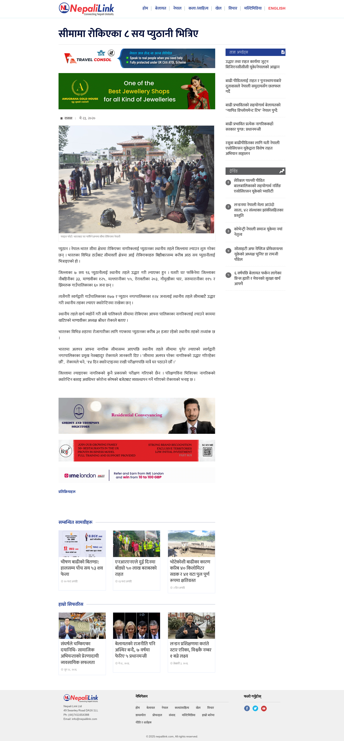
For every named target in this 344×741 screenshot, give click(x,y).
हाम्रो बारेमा (208, 715)
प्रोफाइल (157, 715)
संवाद (172, 715)
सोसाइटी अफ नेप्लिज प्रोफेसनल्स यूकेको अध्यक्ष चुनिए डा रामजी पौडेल (258, 254)
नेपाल (177, 8)
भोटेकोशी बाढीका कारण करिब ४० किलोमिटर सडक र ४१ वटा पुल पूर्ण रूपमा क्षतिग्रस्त (190, 571)
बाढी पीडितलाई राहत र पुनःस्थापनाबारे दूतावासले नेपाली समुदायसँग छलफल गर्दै (253, 86)
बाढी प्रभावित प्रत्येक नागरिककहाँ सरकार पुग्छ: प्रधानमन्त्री (249, 126)
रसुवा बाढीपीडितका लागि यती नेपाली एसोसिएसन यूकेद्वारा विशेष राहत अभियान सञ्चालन (253, 148)
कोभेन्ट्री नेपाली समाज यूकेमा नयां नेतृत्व (258, 232)
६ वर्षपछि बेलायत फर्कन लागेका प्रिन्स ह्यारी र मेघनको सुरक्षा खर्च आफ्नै (257, 278)
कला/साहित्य (182, 708)
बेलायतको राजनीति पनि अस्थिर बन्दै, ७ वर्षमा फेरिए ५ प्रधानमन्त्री (135, 650)
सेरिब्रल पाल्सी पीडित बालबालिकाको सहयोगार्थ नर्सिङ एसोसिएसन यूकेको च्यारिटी (257, 186)
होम (145, 8)
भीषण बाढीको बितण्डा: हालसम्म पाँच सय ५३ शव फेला (82, 568)
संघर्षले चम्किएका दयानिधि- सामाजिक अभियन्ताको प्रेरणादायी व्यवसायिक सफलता (80, 653)
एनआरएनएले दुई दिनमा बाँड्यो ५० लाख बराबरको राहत (136, 568)
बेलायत (160, 8)
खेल (218, 8)
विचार (233, 8)
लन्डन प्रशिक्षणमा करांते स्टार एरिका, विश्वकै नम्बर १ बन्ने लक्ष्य (190, 650)
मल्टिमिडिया (253, 8)
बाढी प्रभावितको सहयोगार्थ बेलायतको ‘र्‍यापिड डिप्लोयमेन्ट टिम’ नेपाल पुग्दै (253, 108)
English (276, 9)
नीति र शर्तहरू (144, 722)
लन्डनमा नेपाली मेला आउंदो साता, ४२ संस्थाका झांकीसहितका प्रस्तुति (258, 210)
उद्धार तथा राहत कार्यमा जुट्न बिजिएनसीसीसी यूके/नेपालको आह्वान (253, 64)
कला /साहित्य (198, 8)
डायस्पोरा (141, 715)
